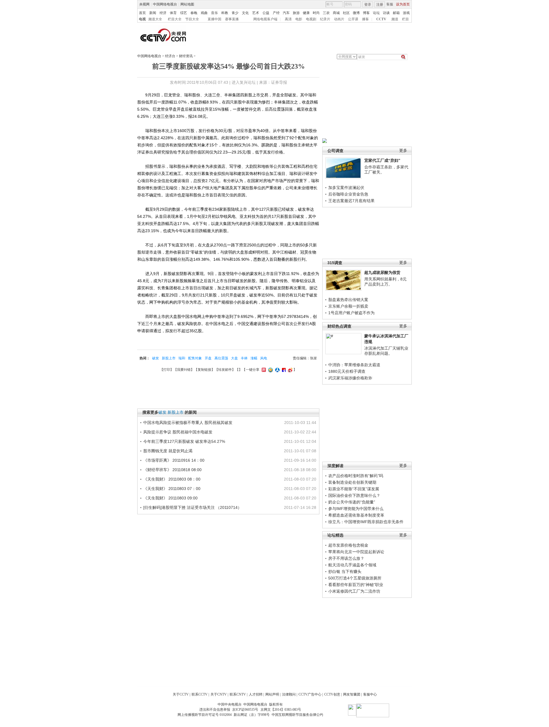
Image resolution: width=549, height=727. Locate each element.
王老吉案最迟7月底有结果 (351, 200)
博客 (366, 13)
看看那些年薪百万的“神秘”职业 (355, 584)
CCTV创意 (332, 694)
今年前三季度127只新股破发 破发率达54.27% (184, 441)
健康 (306, 13)
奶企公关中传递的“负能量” (351, 502)
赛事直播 (232, 19)
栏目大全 (175, 19)
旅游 (296, 13)
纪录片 (325, 19)
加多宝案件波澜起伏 (346, 187)
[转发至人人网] (277, 370)
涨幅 (253, 358)
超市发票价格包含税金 (348, 545)
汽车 (286, 13)
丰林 (244, 358)
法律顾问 (289, 694)
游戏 (406, 13)
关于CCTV (181, 694)
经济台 (170, 56)
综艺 (183, 13)
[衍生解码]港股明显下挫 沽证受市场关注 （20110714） (192, 507)
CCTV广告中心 (310, 694)
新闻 (152, 13)
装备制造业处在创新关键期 (352, 482)
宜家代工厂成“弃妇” (382, 160)
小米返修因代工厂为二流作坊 (354, 591)
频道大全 (155, 19)
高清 (288, 19)
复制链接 (204, 370)
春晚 (193, 13)
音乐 (214, 13)
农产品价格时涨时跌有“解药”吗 (355, 475)
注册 (379, 5)
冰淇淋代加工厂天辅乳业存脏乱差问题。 (386, 351)
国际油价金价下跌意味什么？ (354, 495)
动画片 (339, 19)
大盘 (234, 358)
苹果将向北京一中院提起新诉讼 (356, 551)
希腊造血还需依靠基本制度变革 (356, 515)
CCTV (381, 19)
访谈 (386, 13)
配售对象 (195, 358)
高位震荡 (221, 358)
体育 (173, 13)
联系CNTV (238, 694)
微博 (356, 13)
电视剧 (311, 19)
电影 (298, 19)
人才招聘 (255, 694)
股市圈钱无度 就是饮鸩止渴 (167, 451)
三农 (326, 13)
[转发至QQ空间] (270, 370)
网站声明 (272, 694)
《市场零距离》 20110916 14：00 (173, 460)
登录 (367, 5)
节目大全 (192, 19)
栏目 (405, 19)
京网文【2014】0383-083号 (280, 710)
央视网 (144, 4)
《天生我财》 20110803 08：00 (171, 479)
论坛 (376, 13)
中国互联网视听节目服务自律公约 (297, 715)
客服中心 (370, 694)
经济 (163, 13)
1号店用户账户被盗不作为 (351, 312)
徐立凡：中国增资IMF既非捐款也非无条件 (365, 521)
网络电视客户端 (265, 19)
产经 (276, 13)
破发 (155, 358)
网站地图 (187, 4)
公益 (265, 13)
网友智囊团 (351, 694)
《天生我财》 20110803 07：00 (171, 488)
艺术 (255, 13)
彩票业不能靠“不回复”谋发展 (353, 489)
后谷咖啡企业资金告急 (348, 194)
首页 (142, 13)
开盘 (208, 358)
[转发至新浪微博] (290, 370)
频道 (394, 19)
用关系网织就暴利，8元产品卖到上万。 (385, 281)
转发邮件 (225, 370)
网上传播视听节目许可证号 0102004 (205, 715)
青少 (235, 13)
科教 (224, 13)
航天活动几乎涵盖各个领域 (352, 565)
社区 (346, 13)
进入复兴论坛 (244, 82)
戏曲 (204, 13)
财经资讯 (186, 56)
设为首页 (403, 4)
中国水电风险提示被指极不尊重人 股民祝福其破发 (187, 422)
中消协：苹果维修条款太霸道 (354, 364)
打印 (166, 370)
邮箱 (396, 13)
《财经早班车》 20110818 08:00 (172, 469)
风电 (263, 358)
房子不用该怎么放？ (346, 558)
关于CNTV (218, 694)
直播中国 (214, 19)
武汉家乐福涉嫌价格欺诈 (350, 378)
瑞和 (181, 358)
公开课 (353, 19)
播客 (365, 19)
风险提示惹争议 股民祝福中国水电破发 (177, 432)
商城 (336, 13)
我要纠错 (184, 370)
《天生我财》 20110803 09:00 (170, 498)
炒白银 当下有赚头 (344, 571)
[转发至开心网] (263, 370)
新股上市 (169, 358)
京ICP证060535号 (245, 710)
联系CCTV (200, 694)
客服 (389, 4)
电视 (142, 19)
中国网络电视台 (165, 4)
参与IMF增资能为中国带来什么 (355, 508)
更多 (403, 150)
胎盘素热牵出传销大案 (348, 299)
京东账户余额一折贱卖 (348, 306)
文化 (245, 13)
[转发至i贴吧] (283, 370)
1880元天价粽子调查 (346, 371)
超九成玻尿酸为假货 (382, 272)
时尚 (316, 13)
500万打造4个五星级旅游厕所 (354, 578)
